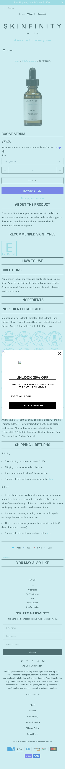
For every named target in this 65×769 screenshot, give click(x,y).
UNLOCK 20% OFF (32, 405)
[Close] (59, 353)
